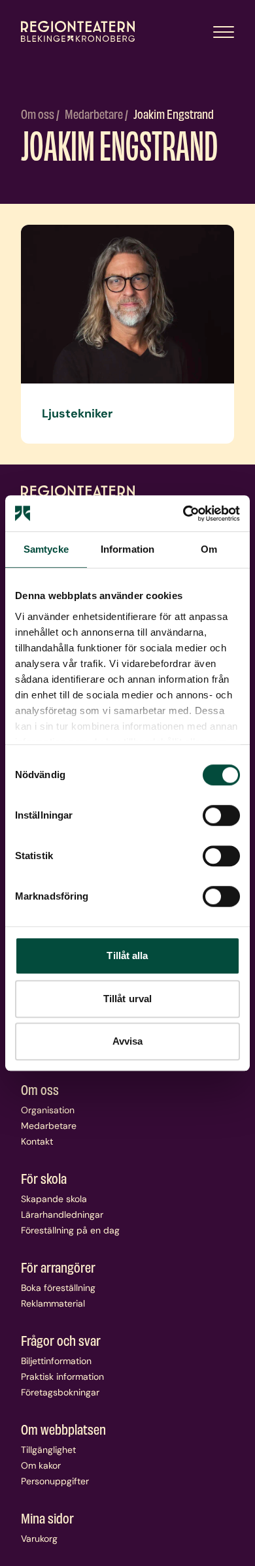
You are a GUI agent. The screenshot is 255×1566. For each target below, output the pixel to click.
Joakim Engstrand (173, 113)
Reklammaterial (53, 1303)
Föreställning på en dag (70, 1230)
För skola (44, 1177)
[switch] (221, 815)
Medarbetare (95, 113)
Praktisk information (62, 1376)
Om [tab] (209, 549)
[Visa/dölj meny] (223, 31)
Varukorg (39, 1538)
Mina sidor (47, 1517)
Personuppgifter (55, 1481)
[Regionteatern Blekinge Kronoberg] (78, 31)
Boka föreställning (58, 1288)
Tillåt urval (127, 998)
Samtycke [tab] (46, 549)
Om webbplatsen (63, 1428)
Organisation (48, 1110)
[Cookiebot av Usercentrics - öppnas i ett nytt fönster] (183, 513)
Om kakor (41, 1465)
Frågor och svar (61, 1339)
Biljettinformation (56, 1361)
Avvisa (127, 1041)
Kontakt (37, 1141)
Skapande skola (54, 1199)
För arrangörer (58, 1266)
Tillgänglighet (48, 1450)
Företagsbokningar (60, 1392)
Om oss (38, 113)
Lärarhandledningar (62, 1214)
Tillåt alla (127, 955)
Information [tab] (127, 549)
